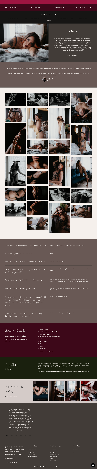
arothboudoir (40, 381)
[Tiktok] (82, 7)
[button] (6, 435)
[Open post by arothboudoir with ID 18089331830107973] (73, 391)
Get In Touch (9, 458)
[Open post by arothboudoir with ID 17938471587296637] (40, 391)
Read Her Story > (72, 56)
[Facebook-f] (5, 462)
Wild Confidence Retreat (61, 19)
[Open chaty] (93, 465)
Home (9, 19)
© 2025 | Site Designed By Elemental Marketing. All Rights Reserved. (48, 466)
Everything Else (82, 19)
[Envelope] (84, 7)
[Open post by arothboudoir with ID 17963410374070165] (89, 391)
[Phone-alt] (89, 7)
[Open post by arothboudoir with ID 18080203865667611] (56, 391)
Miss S (51, 79)
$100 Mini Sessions (47, 19)
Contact (49, 20)
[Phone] (18, 462)
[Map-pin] (87, 7)
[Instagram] (78, 7)
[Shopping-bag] (91, 7)
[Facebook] (76, 7)
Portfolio (26, 19)
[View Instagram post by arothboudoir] (47, 400)
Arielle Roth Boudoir (48, 14)
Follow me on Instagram (14, 389)
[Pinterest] (80, 7)
